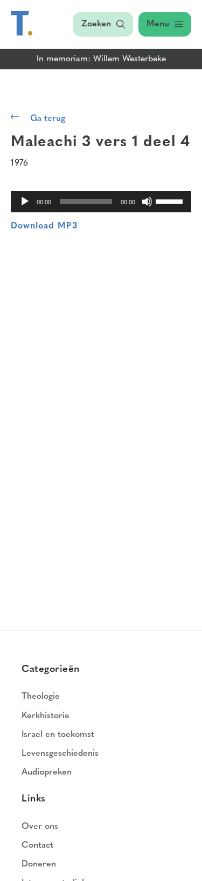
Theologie (41, 696)
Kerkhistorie (45, 716)
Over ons (40, 826)
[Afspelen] (24, 201)
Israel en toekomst (58, 734)
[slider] (171, 200)
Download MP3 (44, 226)
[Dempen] (147, 201)
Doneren (39, 864)
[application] (101, 201)
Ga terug (47, 118)
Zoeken (96, 24)
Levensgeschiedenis (60, 753)
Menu (158, 24)
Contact (37, 845)
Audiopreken (47, 772)
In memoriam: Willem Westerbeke (101, 59)
